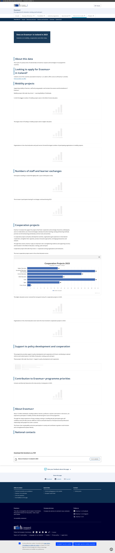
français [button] (98, 5)
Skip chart (37, 257)
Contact (54, 532)
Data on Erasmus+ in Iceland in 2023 (28, 459)
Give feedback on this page (21, 497)
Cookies (48, 535)
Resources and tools (31, 19)
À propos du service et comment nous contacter (57, 511)
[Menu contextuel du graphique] (99, 257)
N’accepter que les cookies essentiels (85, 544)
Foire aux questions (19, 495)
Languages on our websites (36, 535)
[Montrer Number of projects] (57, 290)
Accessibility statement (20, 518)
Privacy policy (55, 535)
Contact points (78, 491)
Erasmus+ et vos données (21, 493)
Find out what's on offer (20, 78)
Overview (52, 19)
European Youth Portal (50, 493)
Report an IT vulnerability (20, 535)
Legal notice (64, 535)
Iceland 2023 (59, 19)
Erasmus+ (16, 508)
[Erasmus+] (21, 5)
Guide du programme (53, 16)
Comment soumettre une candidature (23, 491)
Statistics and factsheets (42, 19)
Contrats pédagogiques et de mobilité (53, 491)
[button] (48, 479)
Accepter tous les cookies (64, 544)
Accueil (17, 16)
